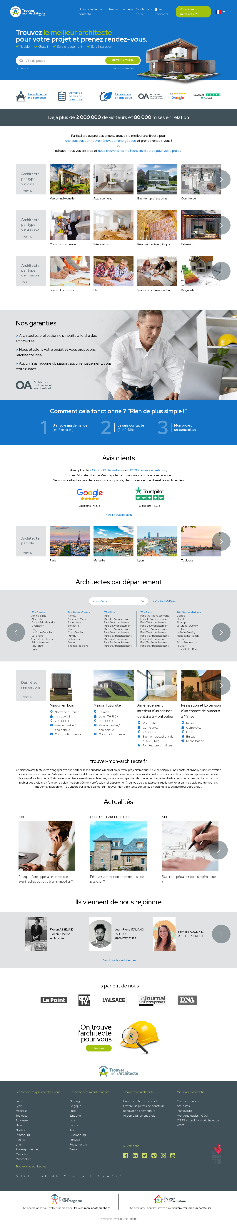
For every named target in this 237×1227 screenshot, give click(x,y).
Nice (19, 1125)
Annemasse (74, 622)
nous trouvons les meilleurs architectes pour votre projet (139, 150)
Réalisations (117, 9)
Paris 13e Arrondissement (154, 625)
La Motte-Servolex (41, 632)
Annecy (72, 615)
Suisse (73, 1149)
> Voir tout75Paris (164, 601)
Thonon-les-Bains (78, 645)
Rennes (20, 1140)
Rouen (180, 639)
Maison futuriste (107, 705)
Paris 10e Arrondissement (154, 615)
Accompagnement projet (139, 1116)
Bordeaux (22, 1120)
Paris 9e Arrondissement (117, 645)
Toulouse (21, 1116)
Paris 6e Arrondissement (117, 635)
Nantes (20, 1130)
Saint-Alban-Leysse (42, 639)
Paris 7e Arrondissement (117, 639)
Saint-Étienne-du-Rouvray (187, 644)
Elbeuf (180, 619)
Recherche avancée (123, 68)
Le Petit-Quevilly (186, 632)
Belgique (75, 1106)
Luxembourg (77, 1135)
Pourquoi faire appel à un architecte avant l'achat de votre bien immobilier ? (46, 879)
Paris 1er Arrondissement (117, 619)
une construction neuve (82, 140)
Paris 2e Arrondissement (117, 622)
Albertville (37, 619)
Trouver (98, 1048)
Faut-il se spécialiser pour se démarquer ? (189, 879)
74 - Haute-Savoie (79, 612)
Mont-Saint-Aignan (188, 635)
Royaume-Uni (78, 1144)
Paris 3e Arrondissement (117, 625)
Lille (18, 1144)
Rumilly (72, 635)
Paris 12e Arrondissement (154, 622)
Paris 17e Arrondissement (154, 639)
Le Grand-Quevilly (187, 625)
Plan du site (184, 1111)
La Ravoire (37, 635)
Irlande (73, 1125)
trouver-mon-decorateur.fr (194, 1208)
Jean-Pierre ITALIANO (129, 929)
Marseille (21, 1111)
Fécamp (181, 622)
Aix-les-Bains (38, 615)
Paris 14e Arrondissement (154, 629)
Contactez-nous (144, 11)
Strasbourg (23, 1135)
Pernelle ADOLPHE (190, 932)
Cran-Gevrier (75, 632)
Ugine (34, 649)
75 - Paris (110, 612)
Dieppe (181, 615)
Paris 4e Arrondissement (117, 629)
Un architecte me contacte (90, 11)
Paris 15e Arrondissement (154, 632)
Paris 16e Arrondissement (154, 635)
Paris (106, 615)
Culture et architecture (110, 817)
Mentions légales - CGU (192, 1116)
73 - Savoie (38, 612)
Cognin (35, 629)
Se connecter (162, 11)
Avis (130, 9)
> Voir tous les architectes (118, 960)
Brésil (72, 1111)
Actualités (183, 1106)
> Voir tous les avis (118, 515)
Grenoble (22, 1154)
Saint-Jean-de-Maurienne (40, 644)
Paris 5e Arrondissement (117, 632)
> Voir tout (27, 190)
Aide (22, 817)
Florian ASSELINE (61, 929)
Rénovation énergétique (139, 1111)
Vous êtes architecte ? (188, 11)
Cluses (71, 629)
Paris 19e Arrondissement (154, 645)
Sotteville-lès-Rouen (188, 649)
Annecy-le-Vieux (77, 619)
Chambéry (37, 625)
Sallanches (74, 639)
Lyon (19, 1106)
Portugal (75, 1140)
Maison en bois (62, 705)
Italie (72, 1130)
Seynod (72, 642)
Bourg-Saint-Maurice (43, 622)
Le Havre (181, 629)
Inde (72, 1120)
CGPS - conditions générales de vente (198, 1122)
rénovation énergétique (118, 140)
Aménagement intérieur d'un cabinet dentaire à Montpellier (155, 711)
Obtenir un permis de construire (144, 1106)
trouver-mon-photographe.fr (92, 1208)
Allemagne (76, 1101)
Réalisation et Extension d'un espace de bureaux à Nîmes (201, 711)
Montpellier (23, 1159)
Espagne (75, 1116)
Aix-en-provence (27, 1149)
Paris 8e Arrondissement (117, 642)
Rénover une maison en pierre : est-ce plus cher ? (117, 879)
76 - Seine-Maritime (189, 612)
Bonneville (73, 625)
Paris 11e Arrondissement (154, 619)
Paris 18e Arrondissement (154, 642)
